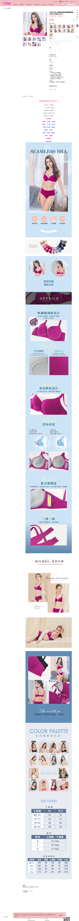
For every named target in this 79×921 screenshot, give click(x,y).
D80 (58, 43)
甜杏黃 (51, 135)
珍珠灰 (46, 135)
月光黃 (49, 124)
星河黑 (48, 127)
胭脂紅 (53, 132)
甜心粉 (53, 124)
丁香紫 (44, 127)
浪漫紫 (53, 121)
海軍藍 (53, 127)
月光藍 (50, 130)
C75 (65, 41)
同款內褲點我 (49, 141)
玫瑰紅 (48, 132)
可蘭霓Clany (51, 62)
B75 (54, 41)
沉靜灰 (43, 124)
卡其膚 (48, 121)
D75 (54, 43)
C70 (62, 41)
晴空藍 (46, 130)
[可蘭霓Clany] (7, 3)
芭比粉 (44, 132)
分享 (51, 89)
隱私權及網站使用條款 (31, 920)
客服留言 (46, 918)
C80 (69, 41)
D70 (51, 43)
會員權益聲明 (47, 920)
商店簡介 (29, 918)
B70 (51, 41)
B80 (58, 41)
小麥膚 (43, 121)
